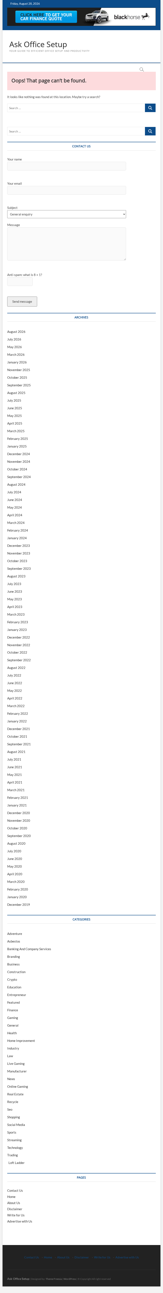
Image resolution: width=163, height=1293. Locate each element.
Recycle (12, 1102)
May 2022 (14, 690)
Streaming (14, 1140)
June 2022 (14, 683)
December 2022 (18, 637)
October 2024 (17, 469)
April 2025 (14, 423)
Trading (12, 1155)
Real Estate (15, 1094)
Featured (13, 1002)
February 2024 (17, 530)
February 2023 (17, 622)
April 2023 (14, 607)
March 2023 (16, 614)
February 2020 (17, 889)
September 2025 (19, 385)
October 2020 (17, 828)
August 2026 (16, 331)
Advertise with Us (19, 1221)
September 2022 (19, 660)
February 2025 (17, 438)
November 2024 (18, 461)
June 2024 (14, 500)
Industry (13, 1048)
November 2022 (18, 645)
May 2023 (14, 599)
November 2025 (18, 370)
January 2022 (17, 721)
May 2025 (14, 416)
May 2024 (14, 507)
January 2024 (17, 538)
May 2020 (14, 866)
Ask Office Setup (38, 44)
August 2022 (16, 668)
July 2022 (14, 675)
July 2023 (14, 584)
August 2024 (16, 484)
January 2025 (17, 446)
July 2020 (14, 851)
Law (10, 1056)
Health (12, 1033)
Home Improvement (21, 1041)
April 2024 (14, 515)
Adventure (14, 934)
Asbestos (13, 941)
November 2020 (18, 820)
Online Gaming (17, 1086)
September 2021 (19, 744)
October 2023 (17, 561)
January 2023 (17, 630)
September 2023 (19, 568)
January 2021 (17, 805)
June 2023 (14, 591)
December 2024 (18, 454)
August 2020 (16, 843)
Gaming (12, 1018)
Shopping (13, 1117)
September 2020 (19, 836)
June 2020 (14, 859)
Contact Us (15, 1190)
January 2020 (17, 897)
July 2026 (14, 339)
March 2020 (16, 882)
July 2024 (14, 492)
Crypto (12, 979)
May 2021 (14, 775)
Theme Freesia (54, 1278)
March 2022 (16, 706)
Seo (9, 1109)
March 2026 (16, 354)
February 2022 (17, 713)
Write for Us (16, 1215)
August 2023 (16, 576)
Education (14, 987)
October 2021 (17, 736)
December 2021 (18, 729)
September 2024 (19, 477)
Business (13, 964)
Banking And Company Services (29, 949)
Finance (12, 1010)
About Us (13, 1203)
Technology (15, 1147)
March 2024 (16, 523)
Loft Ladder (16, 1163)
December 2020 (18, 813)
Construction (16, 972)
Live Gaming (16, 1063)
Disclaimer (14, 1209)
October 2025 (17, 377)
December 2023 (18, 545)
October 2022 (17, 652)
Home (11, 1197)
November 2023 (18, 553)
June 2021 (14, 767)
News (11, 1079)
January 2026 (17, 362)
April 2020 (14, 874)
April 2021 (14, 782)
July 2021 (14, 759)
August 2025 (16, 393)
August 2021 (16, 752)
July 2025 (14, 400)
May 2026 (14, 347)
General (12, 1025)
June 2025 (14, 408)
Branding (13, 956)
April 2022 (14, 698)
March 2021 (16, 790)
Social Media (16, 1125)
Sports (11, 1132)
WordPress (69, 1278)
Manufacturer (17, 1071)
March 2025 (16, 431)
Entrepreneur (16, 995)
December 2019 (18, 904)
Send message (22, 301)
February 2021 (17, 797)
